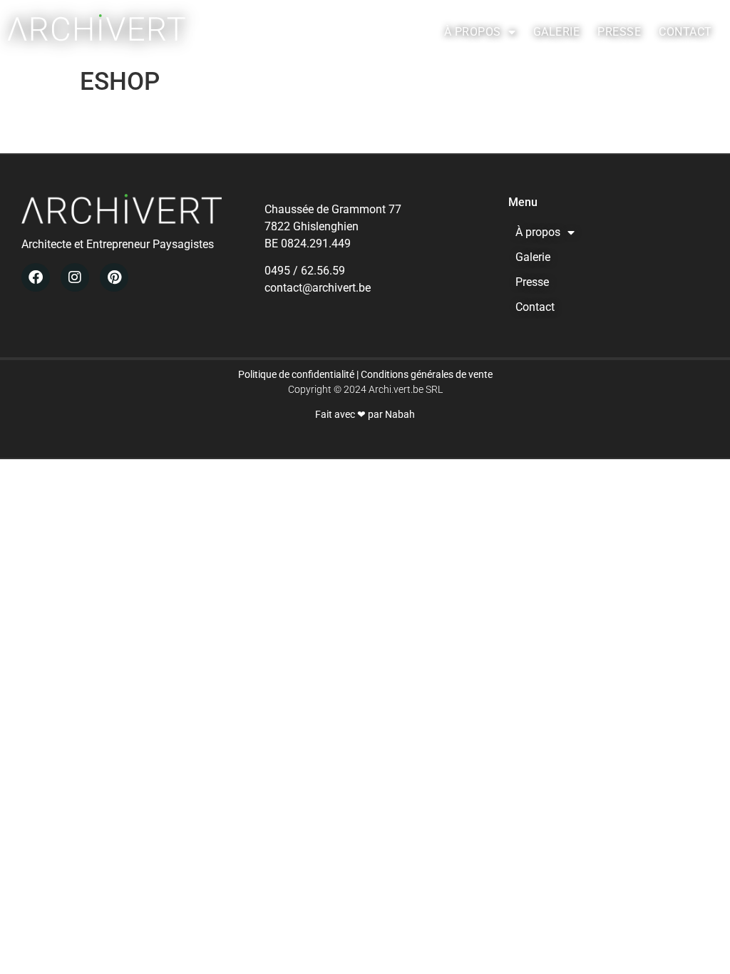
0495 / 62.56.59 (304, 270)
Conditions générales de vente (427, 374)
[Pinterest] (114, 277)
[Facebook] (35, 277)
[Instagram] (75, 277)
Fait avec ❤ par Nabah (365, 414)
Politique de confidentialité (296, 374)
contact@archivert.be (317, 287)
